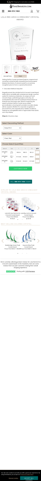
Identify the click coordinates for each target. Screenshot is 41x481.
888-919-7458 (14, 11)
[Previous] (2, 208)
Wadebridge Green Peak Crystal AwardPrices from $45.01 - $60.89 (12, 247)
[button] (3, 11)
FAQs (20, 76)
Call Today (20, 182)
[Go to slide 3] (27, 220)
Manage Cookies (13, 478)
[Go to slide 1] (18, 220)
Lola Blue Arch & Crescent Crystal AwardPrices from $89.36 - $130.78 (28, 215)
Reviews (30, 271)
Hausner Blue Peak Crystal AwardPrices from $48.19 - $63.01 (28, 247)
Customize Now (20, 168)
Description (8, 76)
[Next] (38, 208)
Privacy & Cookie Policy (26, 474)
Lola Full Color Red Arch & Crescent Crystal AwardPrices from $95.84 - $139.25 (12, 215)
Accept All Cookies (29, 478)
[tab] (7, 76)
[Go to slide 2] (22, 220)
